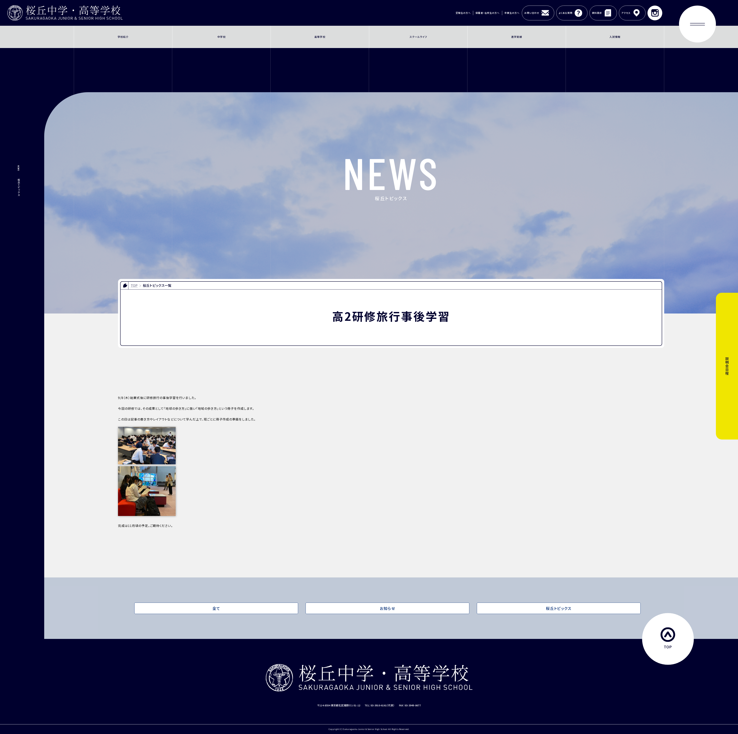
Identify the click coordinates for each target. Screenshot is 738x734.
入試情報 (614, 37)
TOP (134, 285)
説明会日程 (727, 366)
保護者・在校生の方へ (487, 12)
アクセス (626, 12)
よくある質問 (566, 12)
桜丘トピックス (558, 608)
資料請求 (597, 12)
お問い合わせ (531, 12)
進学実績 (516, 37)
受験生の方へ (463, 12)
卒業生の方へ (512, 12)
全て (216, 608)
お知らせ (387, 608)
